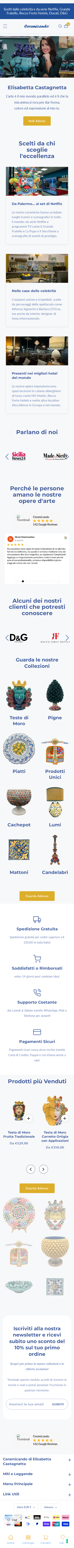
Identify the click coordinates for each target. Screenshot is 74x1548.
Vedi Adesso (37, 121)
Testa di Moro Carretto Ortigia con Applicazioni (55, 1137)
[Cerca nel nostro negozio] (60, 26)
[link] (19, 1215)
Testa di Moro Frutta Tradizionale (19, 1134)
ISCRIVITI (58, 1404)
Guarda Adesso (37, 896)
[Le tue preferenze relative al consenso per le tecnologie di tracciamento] (67, 1541)
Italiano (49, 1507)
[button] (30, 1169)
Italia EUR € (24, 1507)
